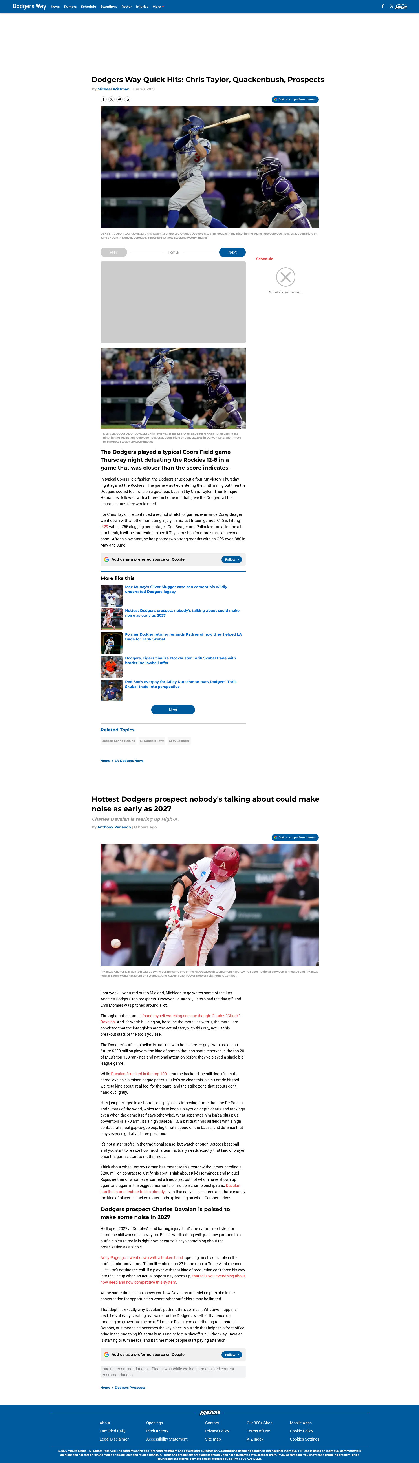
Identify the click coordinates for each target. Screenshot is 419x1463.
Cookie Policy (301, 1431)
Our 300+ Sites (259, 1423)
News (55, 7)
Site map (213, 1439)
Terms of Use (258, 1431)
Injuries (142, 7)
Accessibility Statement (167, 1439)
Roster (126, 7)
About (105, 1423)
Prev (114, 252)
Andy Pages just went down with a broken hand (142, 1257)
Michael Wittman (113, 89)
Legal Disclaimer (114, 1439)
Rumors (70, 7)
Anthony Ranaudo (114, 827)
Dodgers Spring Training (118, 740)
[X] (391, 6)
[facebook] (383, 6)
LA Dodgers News (152, 740)
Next (232, 252)
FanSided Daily (113, 1431)
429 (105, 526)
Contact (212, 1423)
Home (105, 761)
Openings (154, 1423)
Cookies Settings (304, 1439)
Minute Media (77, 1450)
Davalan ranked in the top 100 (139, 1073)
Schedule (88, 7)
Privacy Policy (217, 1431)
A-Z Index (255, 1439)
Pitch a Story (157, 1431)
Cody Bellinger (179, 740)
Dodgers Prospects (130, 1388)
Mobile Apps (301, 1423)
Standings (109, 7)
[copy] (127, 99)
